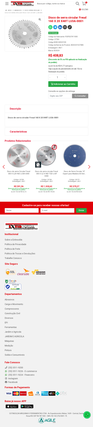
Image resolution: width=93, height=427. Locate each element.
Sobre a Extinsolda (13, 240)
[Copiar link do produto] (70, 27)
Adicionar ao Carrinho (64, 84)
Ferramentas (11, 327)
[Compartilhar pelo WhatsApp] (50, 27)
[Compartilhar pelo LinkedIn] (60, 27)
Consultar (81, 96)
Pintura (8, 350)
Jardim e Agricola (13, 332)
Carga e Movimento (14, 304)
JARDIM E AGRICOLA (14, 336)
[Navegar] (3, 167)
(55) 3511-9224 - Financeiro (21, 375)
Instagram (13, 378)
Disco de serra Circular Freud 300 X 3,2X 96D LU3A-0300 (18, 172)
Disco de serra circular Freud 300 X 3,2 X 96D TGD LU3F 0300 (46, 173)
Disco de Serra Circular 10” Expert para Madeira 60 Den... (74, 172)
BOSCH (56, 51)
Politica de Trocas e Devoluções (20, 253)
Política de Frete (12, 249)
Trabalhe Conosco (13, 258)
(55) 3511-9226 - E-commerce (22, 371)
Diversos (9, 318)
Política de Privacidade (15, 244)
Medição (9, 345)
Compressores (12, 309)
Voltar (84, 9)
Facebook (13, 382)
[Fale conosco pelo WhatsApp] (87, 415)
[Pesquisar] (77, 3)
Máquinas (9, 341)
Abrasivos (9, 299)
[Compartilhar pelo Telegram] (55, 27)
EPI (6, 322)
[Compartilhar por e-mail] (65, 27)
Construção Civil (12, 313)
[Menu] (7, 3)
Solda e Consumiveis (15, 355)
